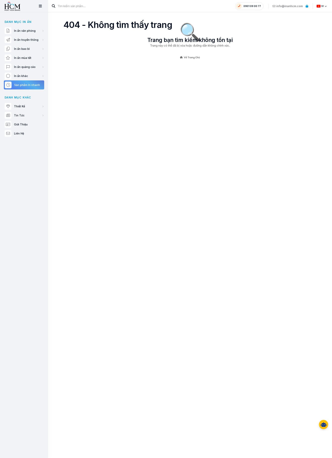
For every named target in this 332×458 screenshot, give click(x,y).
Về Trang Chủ (192, 57)
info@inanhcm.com (289, 6)
